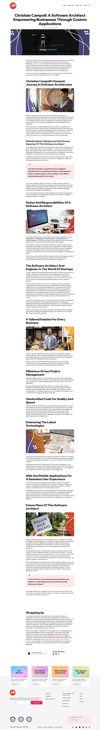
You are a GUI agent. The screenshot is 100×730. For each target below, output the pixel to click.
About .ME (78, 5)
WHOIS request (67, 698)
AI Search (65, 703)
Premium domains (50, 699)
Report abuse (66, 700)
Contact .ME (86, 5)
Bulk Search (66, 706)
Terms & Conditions (48, 727)
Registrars (71, 5)
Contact (82, 701)
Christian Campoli (38, 63)
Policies (40, 727)
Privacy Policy (58, 727)
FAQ (81, 699)
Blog (64, 5)
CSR (81, 696)
